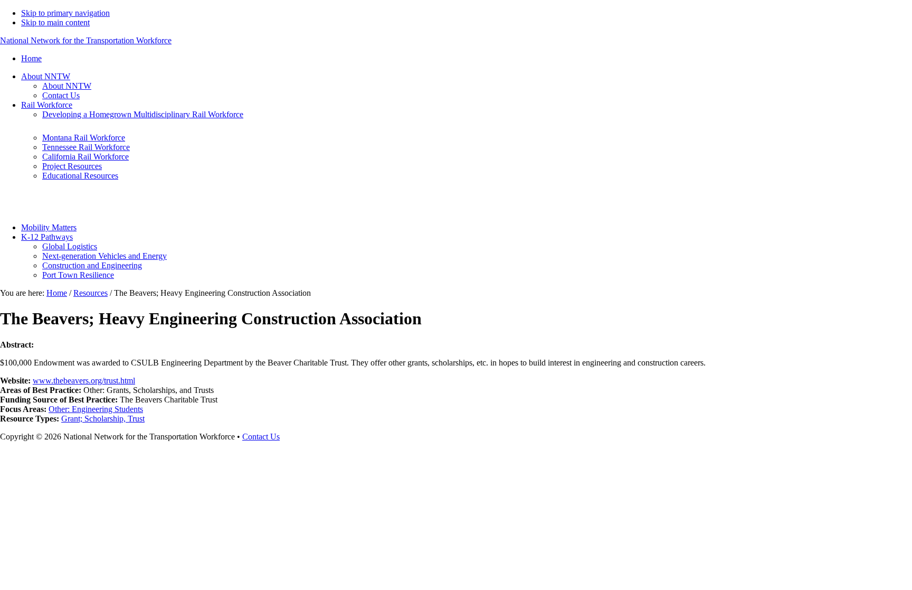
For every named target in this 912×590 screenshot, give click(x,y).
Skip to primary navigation (65, 12)
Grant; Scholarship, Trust (103, 418)
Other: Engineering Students (96, 409)
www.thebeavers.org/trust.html (84, 380)
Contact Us (261, 436)
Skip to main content (55, 22)
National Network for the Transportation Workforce (86, 40)
